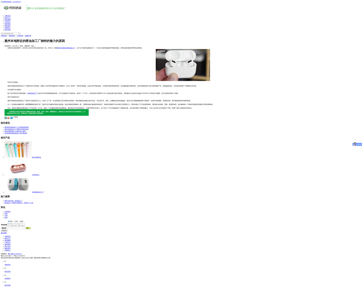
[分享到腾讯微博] (11, 118)
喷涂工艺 (8, 18)
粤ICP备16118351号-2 (15, 254)
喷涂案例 (8, 20)
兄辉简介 (8, 28)
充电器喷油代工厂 (38, 192)
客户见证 (8, 246)
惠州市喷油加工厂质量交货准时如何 (17, 129)
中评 (6, 215)
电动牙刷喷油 (36, 157)
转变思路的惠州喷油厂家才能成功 (16, 133)
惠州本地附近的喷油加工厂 (66, 48)
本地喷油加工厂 (32, 93)
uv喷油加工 (35, 175)
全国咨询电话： (11, 2)
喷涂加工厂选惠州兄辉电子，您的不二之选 (19, 203)
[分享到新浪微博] (8, 118)
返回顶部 (4, 233)
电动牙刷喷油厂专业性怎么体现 (15, 131)
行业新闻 (20, 36)
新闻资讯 (8, 26)
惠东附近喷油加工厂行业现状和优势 (17, 127)
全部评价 (8, 211)
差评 (6, 217)
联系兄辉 (8, 30)
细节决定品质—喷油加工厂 (14, 201)
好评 (6, 213)
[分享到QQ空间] (6, 118)
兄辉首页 (8, 16)
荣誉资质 (8, 24)
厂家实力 (8, 22)
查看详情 (28, 36)
